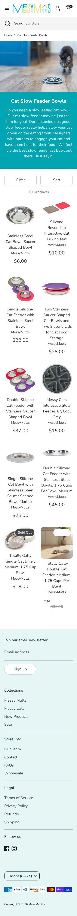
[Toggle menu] (6, 8)
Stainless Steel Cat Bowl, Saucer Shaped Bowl (20, 241)
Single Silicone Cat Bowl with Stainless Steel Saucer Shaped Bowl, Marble (20, 490)
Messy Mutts (15, 700)
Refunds (11, 814)
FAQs (9, 765)
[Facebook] (6, 848)
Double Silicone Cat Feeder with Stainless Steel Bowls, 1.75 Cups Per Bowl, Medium (57, 479)
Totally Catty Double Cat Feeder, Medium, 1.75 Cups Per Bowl (56, 575)
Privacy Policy (16, 805)
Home (8, 35)
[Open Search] (7, 23)
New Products (16, 716)
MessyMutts (36, 904)
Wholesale (13, 773)
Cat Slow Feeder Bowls (32, 35)
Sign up (20, 669)
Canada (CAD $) (20, 876)
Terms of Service (18, 797)
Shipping (12, 822)
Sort (56, 179)
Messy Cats (14, 708)
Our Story (12, 749)
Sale (8, 724)
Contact (10, 757)
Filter (20, 179)
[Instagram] (14, 848)
